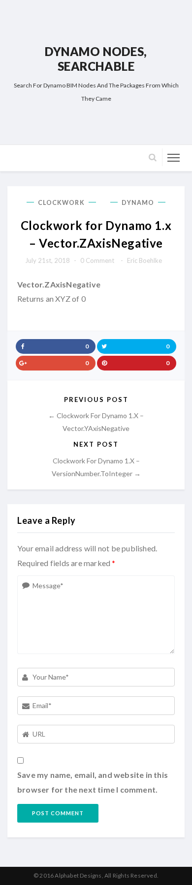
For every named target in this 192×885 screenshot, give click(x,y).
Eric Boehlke (144, 260)
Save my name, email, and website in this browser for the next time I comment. (92, 782)
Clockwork (61, 202)
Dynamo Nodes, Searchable (96, 58)
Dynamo (138, 202)
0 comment (97, 260)
